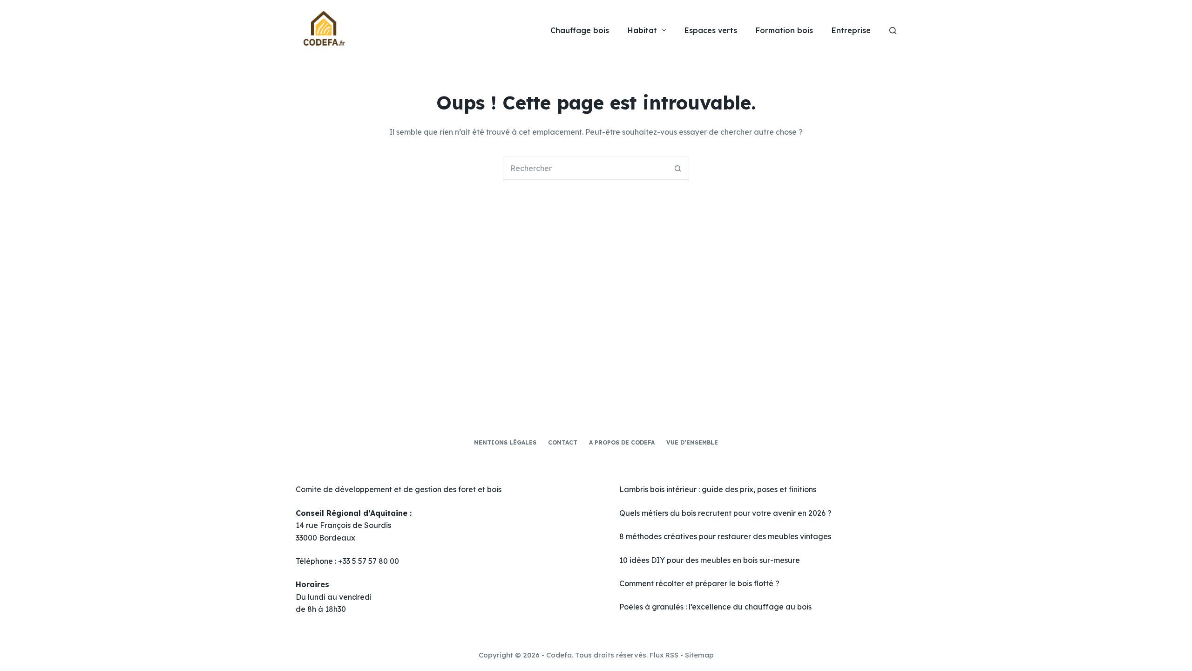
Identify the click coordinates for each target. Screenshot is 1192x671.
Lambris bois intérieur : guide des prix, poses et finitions (717, 489)
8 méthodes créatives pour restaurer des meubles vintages (725, 536)
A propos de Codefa (622, 442)
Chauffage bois (579, 30)
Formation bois (784, 30)
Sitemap (699, 654)
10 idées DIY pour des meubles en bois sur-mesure (709, 560)
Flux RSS (664, 654)
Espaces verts (710, 30)
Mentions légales (505, 442)
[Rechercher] (892, 30)
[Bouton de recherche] (677, 168)
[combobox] (584, 168)
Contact (562, 442)
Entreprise (851, 30)
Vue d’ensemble (692, 442)
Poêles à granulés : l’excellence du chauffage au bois (715, 606)
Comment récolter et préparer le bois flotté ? (699, 583)
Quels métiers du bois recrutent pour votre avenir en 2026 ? (725, 513)
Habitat (642, 30)
